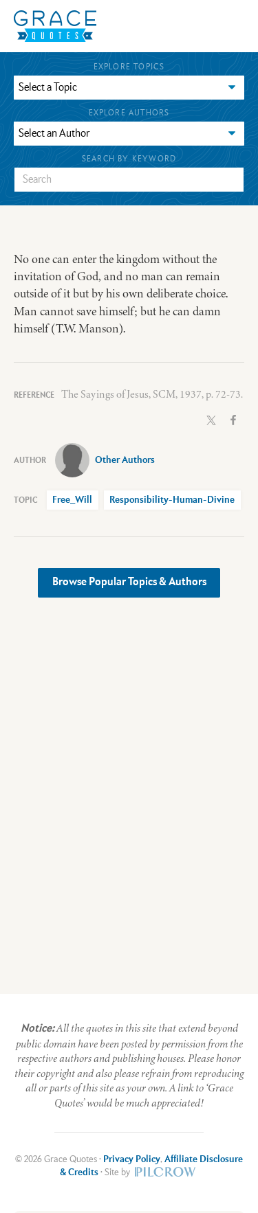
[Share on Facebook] (233, 418)
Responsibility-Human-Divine (172, 500)
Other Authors (125, 460)
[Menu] (153, 25)
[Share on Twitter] (211, 418)
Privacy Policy (131, 1159)
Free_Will (72, 500)
